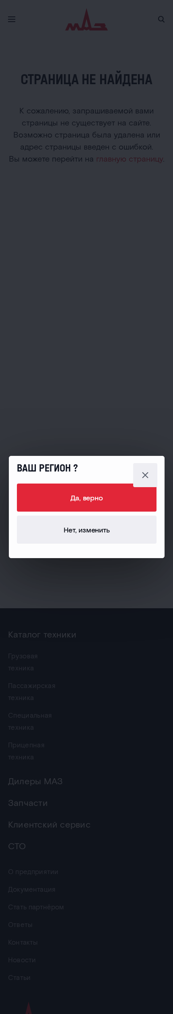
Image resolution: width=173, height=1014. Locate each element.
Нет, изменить (87, 529)
